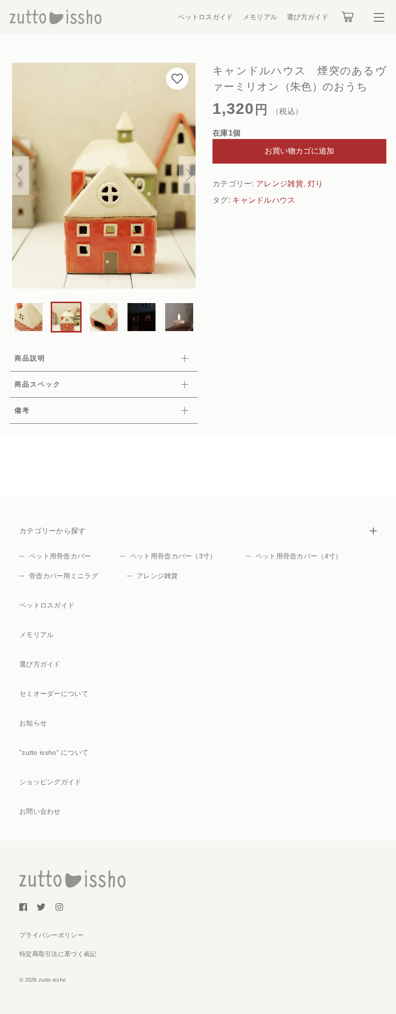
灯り (316, 184)
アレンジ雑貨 (279, 184)
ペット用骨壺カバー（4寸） (298, 556)
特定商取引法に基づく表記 (58, 954)
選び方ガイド (307, 17)
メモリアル (260, 17)
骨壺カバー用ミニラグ (63, 576)
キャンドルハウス (263, 200)
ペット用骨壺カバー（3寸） (173, 556)
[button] (19, 175)
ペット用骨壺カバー (60, 556)
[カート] (348, 17)
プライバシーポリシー (51, 935)
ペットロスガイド (205, 17)
